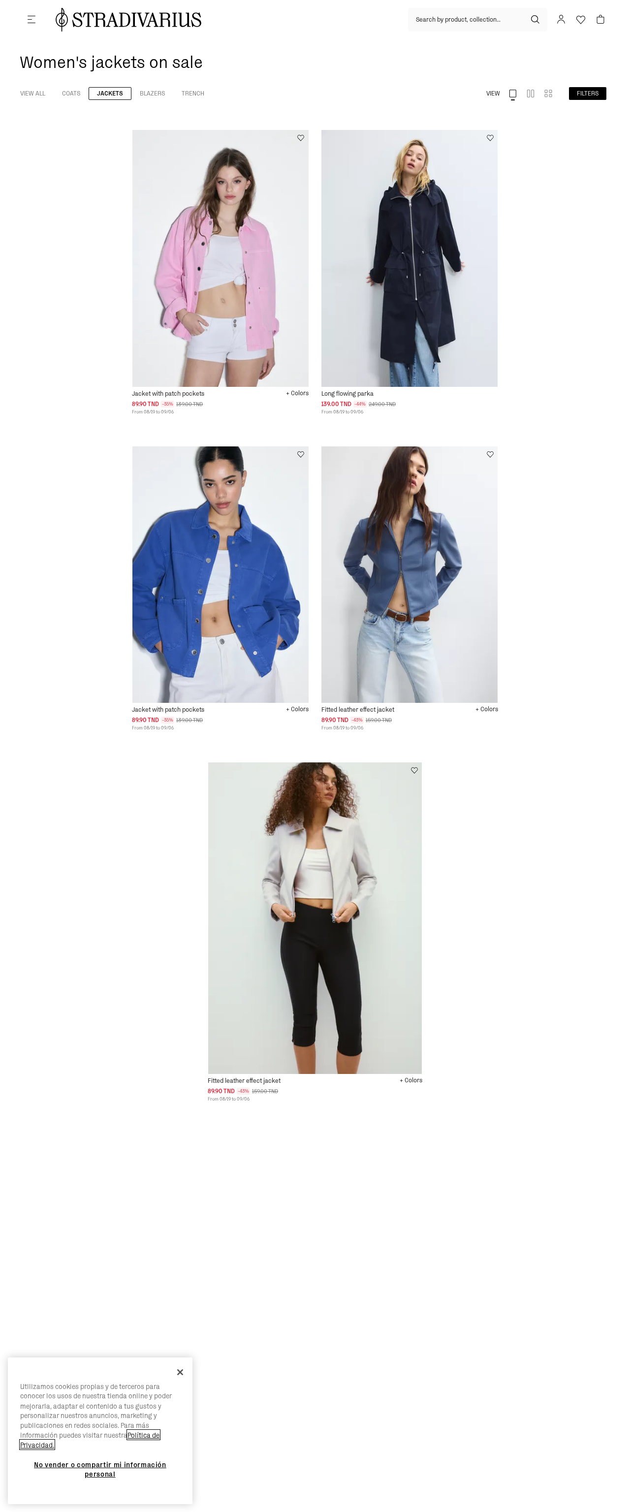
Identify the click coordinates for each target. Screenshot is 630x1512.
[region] (100, 1430)
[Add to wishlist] (301, 138)
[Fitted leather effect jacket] (409, 574)
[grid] (220, 272)
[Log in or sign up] (561, 20)
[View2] (530, 93)
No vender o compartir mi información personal (100, 1470)
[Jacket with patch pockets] (220, 258)
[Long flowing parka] (409, 258)
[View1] (513, 93)
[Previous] (140, 138)
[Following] (152, 138)
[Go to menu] (31, 20)
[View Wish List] (581, 20)
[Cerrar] (180, 1372)
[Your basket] (600, 20)
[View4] (548, 93)
